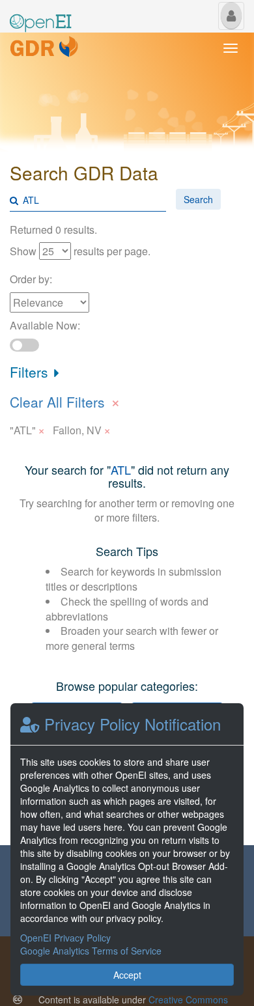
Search (198, 199)
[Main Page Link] (40, 15)
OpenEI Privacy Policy (65, 937)
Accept (127, 974)
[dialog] (127, 849)
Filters (31, 372)
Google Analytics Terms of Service (91, 950)
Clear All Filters (65, 400)
